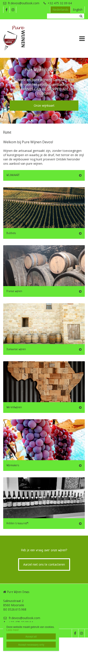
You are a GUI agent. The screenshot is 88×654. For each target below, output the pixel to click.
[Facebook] (6, 9)
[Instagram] (13, 9)
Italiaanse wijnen (16, 349)
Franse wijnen (14, 291)
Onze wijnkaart (44, 105)
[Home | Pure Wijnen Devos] (20, 38)
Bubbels (11, 233)
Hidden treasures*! (17, 523)
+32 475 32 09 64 (60, 3)
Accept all (31, 636)
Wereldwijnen (14, 407)
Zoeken (81, 16)
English (77, 9)
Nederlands (60, 9)
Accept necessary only (31, 644)
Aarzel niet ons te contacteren (44, 564)
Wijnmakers (12, 465)
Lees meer (12, 630)
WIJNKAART (13, 175)
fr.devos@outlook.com (23, 3)
